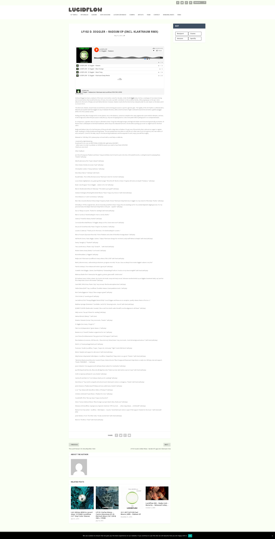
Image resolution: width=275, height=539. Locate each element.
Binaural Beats (168, 15)
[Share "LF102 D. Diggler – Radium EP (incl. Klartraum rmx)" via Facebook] (116, 435)
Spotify (193, 38)
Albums (94, 15)
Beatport (180, 33)
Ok (190, 536)
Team (148, 15)
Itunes (192, 33)
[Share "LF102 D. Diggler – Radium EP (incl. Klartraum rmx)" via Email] (129, 435)
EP (124, 35)
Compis (132, 15)
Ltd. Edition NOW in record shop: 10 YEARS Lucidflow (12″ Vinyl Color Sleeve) (81, 514)
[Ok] (272, 536)
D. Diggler (132, 98)
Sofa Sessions (105, 15)
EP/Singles (84, 15)
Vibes (179, 15)
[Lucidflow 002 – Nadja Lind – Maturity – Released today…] (157, 493)
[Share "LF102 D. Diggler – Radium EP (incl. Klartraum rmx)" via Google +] (125, 435)
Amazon (180, 38)
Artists (141, 15)
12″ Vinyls (73, 15)
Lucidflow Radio (120, 15)
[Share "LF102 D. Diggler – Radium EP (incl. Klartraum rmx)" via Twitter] (121, 435)
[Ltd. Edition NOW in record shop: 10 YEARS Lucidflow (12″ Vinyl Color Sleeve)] (82, 497)
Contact (157, 15)
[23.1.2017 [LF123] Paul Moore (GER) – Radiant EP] (132, 497)
